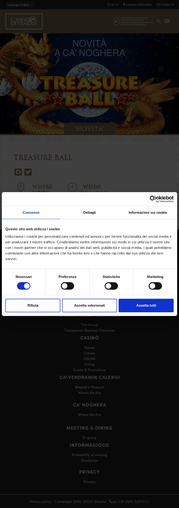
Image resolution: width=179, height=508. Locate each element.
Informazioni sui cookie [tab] (148, 212)
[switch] (67, 286)
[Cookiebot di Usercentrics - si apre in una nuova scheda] (153, 199)
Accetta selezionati (89, 305)
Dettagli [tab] (89, 212)
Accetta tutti (146, 305)
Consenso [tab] (31, 212)
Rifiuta (33, 305)
